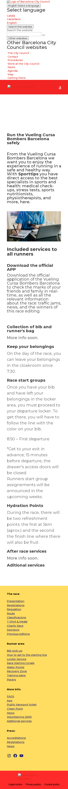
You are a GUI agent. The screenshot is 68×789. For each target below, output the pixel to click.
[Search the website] (43, 35)
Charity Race (15, 625)
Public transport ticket (22, 704)
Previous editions (18, 634)
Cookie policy (51, 784)
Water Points (15, 667)
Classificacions (16, 617)
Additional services (19, 721)
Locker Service (16, 659)
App (9, 700)
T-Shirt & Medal (17, 621)
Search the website (20, 30)
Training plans (16, 675)
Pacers (11, 679)
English (23, 5)
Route (11, 613)
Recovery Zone (17, 671)
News (11, 713)
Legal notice (15, 784)
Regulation (14, 609)
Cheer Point (15, 708)
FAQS (10, 696)
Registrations (15, 605)
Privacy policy (33, 784)
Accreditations (16, 738)
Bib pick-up (14, 650)
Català (11, 15)
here (24, 201)
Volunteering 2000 (19, 717)
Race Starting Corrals (20, 663)
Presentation (15, 601)
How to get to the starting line (27, 655)
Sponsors (13, 629)
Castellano (14, 19)
